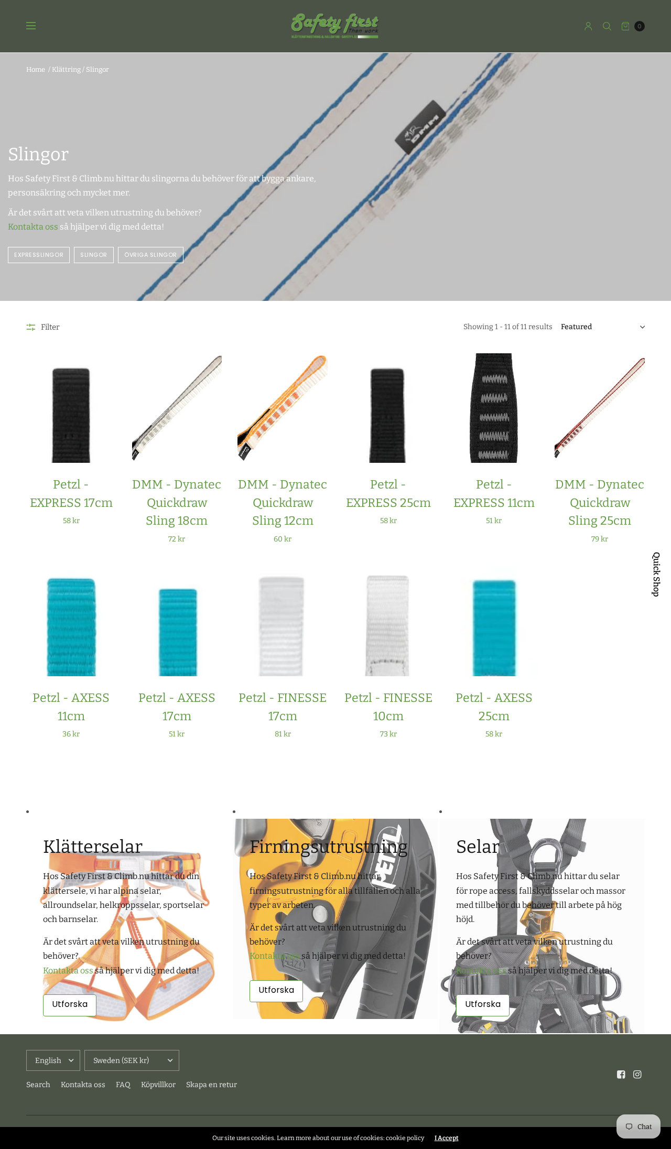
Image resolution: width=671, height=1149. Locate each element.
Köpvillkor (158, 1084)
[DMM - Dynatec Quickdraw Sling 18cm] (177, 408)
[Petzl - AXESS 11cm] (71, 621)
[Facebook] (621, 1074)
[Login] (588, 26)
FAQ (123, 1084)
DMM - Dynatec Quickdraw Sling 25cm (599, 502)
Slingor (97, 69)
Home (35, 69)
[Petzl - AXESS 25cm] (494, 621)
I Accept (447, 1138)
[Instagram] (637, 1074)
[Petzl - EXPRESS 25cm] (388, 408)
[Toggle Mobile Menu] (37, 26)
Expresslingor (38, 255)
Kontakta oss (33, 227)
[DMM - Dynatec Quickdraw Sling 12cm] (282, 408)
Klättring (66, 69)
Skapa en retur (211, 1084)
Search (38, 1084)
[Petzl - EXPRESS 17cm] (71, 408)
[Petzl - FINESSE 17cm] (282, 621)
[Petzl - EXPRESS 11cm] (494, 408)
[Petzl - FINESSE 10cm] (388, 621)
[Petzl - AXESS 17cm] (177, 621)
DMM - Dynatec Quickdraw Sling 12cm (282, 502)
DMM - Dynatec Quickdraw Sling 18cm (176, 502)
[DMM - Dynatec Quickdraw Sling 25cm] (600, 408)
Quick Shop (656, 574)
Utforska (70, 1004)
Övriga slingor (150, 255)
